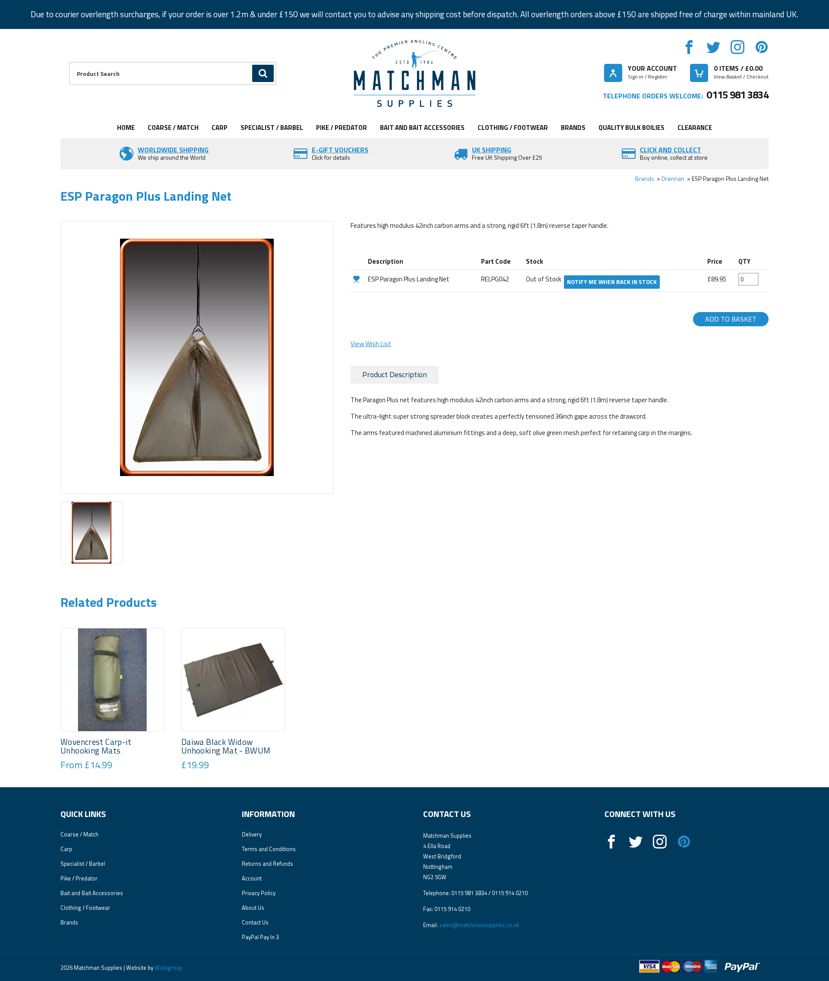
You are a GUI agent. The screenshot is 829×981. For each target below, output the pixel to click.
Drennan (672, 178)
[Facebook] (689, 47)
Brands (573, 127)
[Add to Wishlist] (358, 278)
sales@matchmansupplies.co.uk (479, 925)
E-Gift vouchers (340, 150)
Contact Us (255, 922)
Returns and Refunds (267, 863)
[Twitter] (713, 47)
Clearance (694, 127)
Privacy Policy (258, 893)
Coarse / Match (173, 127)
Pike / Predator (341, 127)
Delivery (252, 834)
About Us (253, 907)
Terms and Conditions (269, 849)
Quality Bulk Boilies (631, 127)
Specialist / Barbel (271, 127)
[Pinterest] (762, 47)
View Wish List (371, 344)
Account (252, 878)
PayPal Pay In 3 (260, 937)
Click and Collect (670, 150)
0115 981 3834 (737, 94)
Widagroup (167, 967)
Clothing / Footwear (513, 127)
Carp (220, 127)
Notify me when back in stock (612, 282)
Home (126, 127)
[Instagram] (737, 47)
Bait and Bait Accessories (422, 127)
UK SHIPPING (491, 150)
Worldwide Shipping (173, 150)
